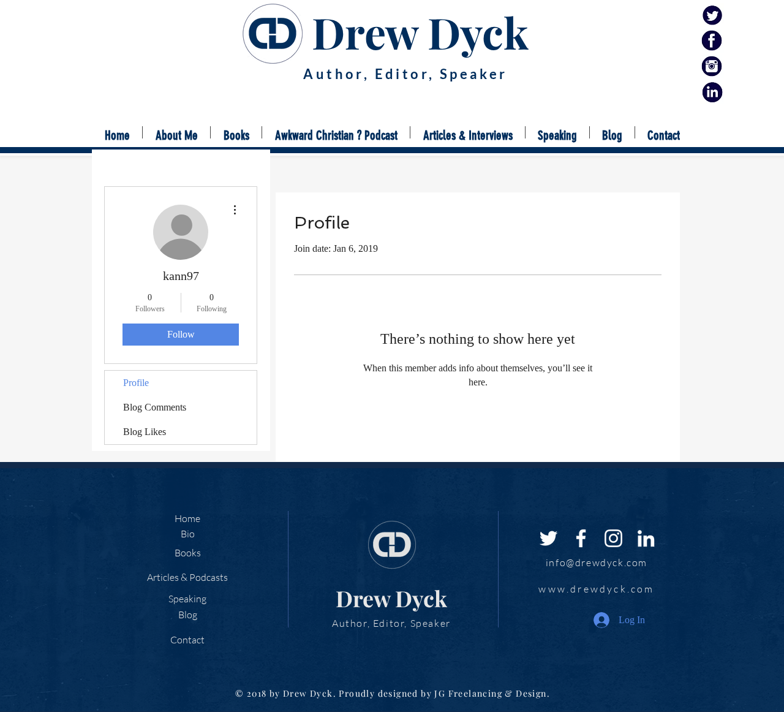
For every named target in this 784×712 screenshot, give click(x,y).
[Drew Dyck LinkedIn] (712, 92)
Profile (136, 382)
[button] (236, 132)
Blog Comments (154, 407)
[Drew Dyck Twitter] (712, 15)
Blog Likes (144, 431)
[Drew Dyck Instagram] (712, 66)
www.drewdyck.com (596, 589)
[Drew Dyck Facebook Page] (712, 41)
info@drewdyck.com (596, 562)
